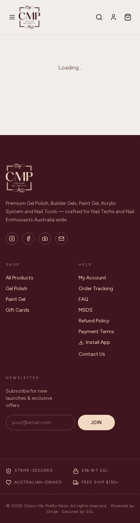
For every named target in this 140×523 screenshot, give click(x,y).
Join (96, 422)
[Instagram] (12, 238)
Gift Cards (17, 310)
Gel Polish (16, 289)
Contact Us (92, 354)
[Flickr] (45, 238)
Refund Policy (94, 321)
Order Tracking (96, 289)
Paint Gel (15, 299)
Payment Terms (96, 331)
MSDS (86, 310)
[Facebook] (28, 238)
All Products (19, 278)
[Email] (61, 238)
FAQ (83, 299)
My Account (92, 278)
